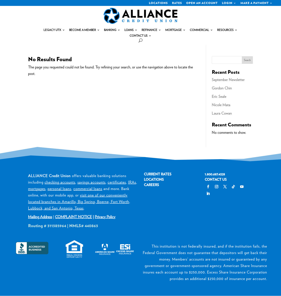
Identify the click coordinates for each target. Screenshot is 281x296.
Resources (225, 30)
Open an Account (202, 3)
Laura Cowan (222, 113)
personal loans (59, 188)
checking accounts (60, 182)
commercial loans (87, 188)
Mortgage (173, 30)
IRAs (132, 182)
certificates (117, 182)
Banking (110, 30)
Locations (158, 3)
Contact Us (139, 35)
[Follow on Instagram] (216, 186)
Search (247, 60)
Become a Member (82, 30)
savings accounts (91, 182)
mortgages (36, 188)
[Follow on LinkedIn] (208, 193)
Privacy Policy (105, 216)
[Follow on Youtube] (241, 186)
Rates (177, 3)
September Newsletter (228, 79)
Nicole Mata (221, 105)
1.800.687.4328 (215, 174)
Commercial (199, 30)
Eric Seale (219, 96)
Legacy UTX (52, 30)
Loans (129, 30)
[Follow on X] (225, 186)
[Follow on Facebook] (208, 186)
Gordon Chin (222, 88)
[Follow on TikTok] (233, 186)
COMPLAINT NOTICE (73, 216)
